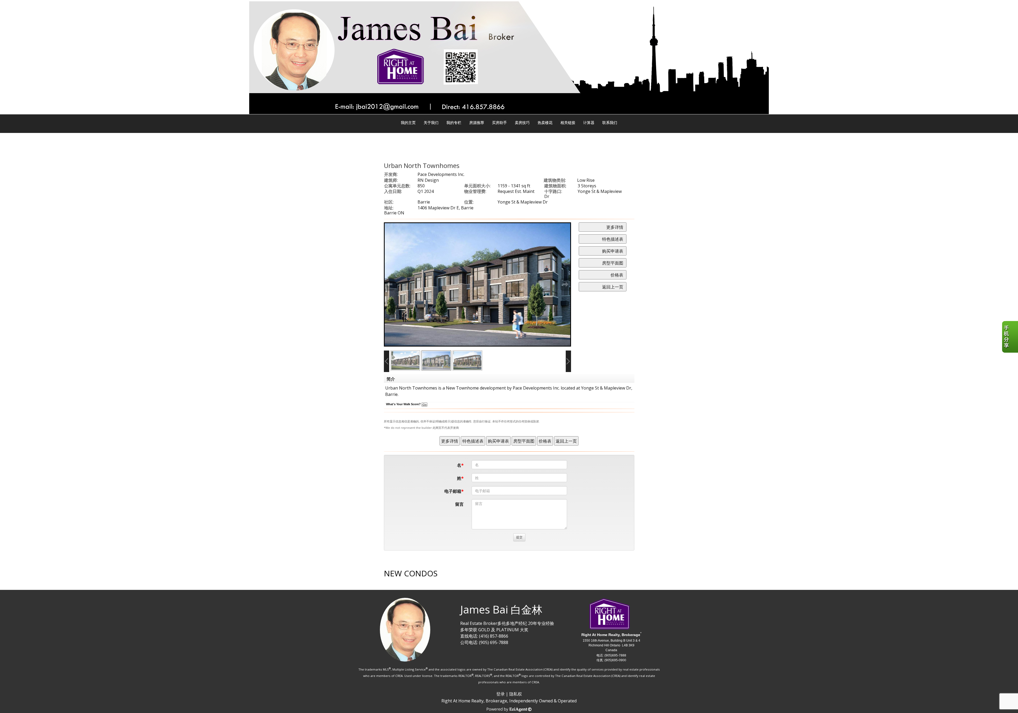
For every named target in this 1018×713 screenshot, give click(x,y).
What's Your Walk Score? (404, 404)
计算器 (588, 122)
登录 (500, 694)
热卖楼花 (545, 122)
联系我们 (609, 122)
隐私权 (515, 694)
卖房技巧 (522, 122)
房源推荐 (476, 122)
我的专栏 (453, 122)
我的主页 (408, 122)
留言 (459, 504)
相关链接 (567, 122)
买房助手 (499, 122)
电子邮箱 (452, 491)
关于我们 (431, 122)
